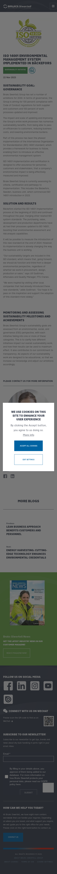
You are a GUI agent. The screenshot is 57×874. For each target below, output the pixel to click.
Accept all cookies (28, 446)
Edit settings (28, 459)
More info (28, 435)
